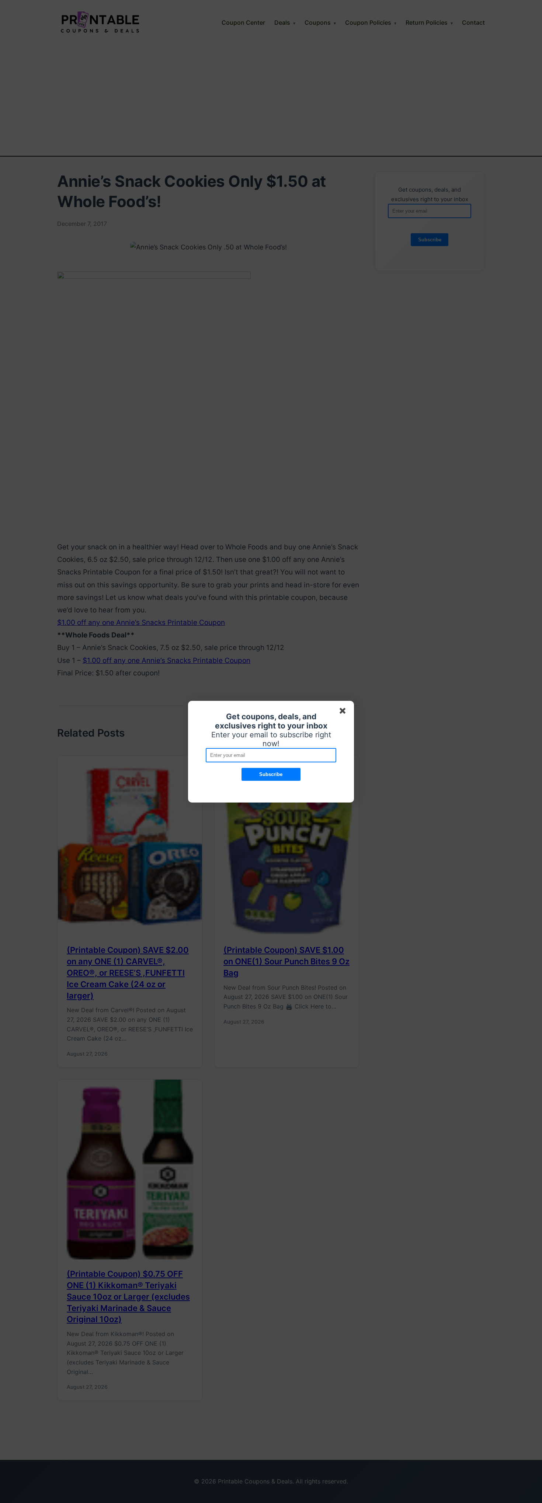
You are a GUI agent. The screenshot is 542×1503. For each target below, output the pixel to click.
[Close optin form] (344, 712)
